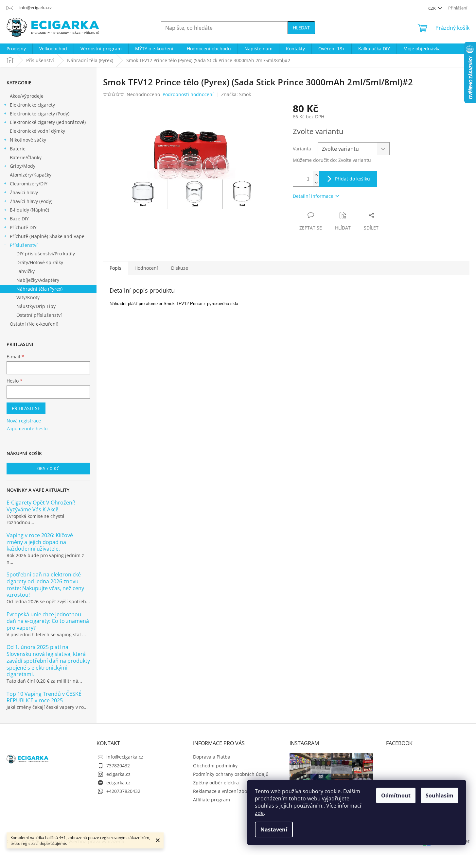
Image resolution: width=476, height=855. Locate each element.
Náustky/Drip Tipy (36, 306)
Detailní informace (313, 196)
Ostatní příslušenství (39, 315)
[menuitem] (16, 48)
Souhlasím (439, 795)
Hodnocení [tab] (146, 268)
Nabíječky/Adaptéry (37, 280)
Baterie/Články (26, 157)
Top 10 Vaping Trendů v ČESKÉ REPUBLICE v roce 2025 (44, 697)
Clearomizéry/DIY (28, 183)
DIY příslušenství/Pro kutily (45, 253)
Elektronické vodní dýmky (37, 131)
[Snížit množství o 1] (316, 182)
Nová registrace (24, 421)
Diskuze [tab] (179, 268)
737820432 (118, 765)
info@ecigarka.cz (124, 757)
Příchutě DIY (23, 227)
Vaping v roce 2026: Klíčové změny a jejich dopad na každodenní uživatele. (40, 542)
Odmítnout (396, 795)
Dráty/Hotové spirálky (39, 262)
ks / (48, 468)
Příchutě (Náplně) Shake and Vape (47, 236)
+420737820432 (123, 791)
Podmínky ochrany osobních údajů (231, 774)
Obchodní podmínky (215, 765)
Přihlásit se (26, 408)
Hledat (301, 28)
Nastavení (273, 829)
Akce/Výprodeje (27, 96)
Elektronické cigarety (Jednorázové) (48, 122)
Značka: (236, 94)
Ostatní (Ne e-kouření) (34, 324)
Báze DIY (19, 218)
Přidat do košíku (352, 179)
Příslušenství (24, 245)
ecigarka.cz (118, 774)
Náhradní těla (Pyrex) (39, 289)
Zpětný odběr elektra (216, 782)
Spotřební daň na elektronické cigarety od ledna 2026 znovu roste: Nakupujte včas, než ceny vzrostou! (45, 584)
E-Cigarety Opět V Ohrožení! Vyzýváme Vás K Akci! (41, 506)
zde (259, 812)
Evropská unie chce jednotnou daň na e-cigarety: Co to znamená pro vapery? (48, 621)
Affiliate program (211, 799)
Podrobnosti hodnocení (188, 94)
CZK (432, 8)
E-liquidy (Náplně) (29, 210)
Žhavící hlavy (24, 192)
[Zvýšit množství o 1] (316, 175)
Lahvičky (25, 271)
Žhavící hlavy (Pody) (31, 201)
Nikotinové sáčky (28, 140)
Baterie (18, 148)
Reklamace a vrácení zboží (222, 791)
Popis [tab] (115, 268)
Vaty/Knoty (28, 297)
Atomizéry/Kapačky (30, 175)
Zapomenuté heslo (27, 428)
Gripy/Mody (22, 166)
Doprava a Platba (211, 757)
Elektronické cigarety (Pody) (39, 114)
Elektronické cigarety (32, 105)
